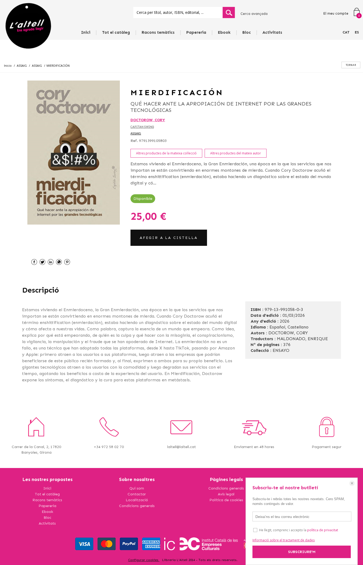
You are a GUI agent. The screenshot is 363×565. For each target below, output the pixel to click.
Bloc (246, 32)
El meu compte (335, 13)
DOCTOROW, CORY (147, 120)
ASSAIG (135, 133)
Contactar (137, 494)
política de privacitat (322, 530)
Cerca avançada (254, 14)
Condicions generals (137, 506)
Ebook (224, 32)
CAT (346, 32)
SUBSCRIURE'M (301, 552)
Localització (137, 500)
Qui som (136, 488)
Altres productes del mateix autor (235, 153)
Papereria (196, 32)
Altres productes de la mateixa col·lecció (166, 153)
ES (357, 32)
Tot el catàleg (116, 32)
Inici (85, 32)
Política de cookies (226, 500)
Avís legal (226, 494)
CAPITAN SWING (142, 127)
